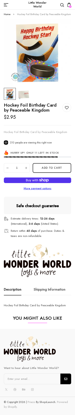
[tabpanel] (11, 94)
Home (7, 14)
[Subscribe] (65, 379)
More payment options (37, 188)
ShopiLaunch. (47, 402)
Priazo (31, 402)
